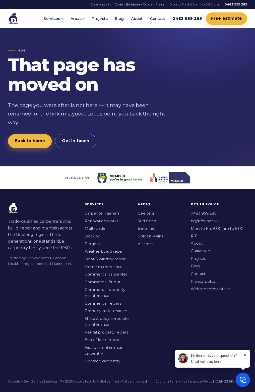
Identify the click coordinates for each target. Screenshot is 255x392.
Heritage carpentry (102, 361)
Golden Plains (150, 236)
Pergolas (93, 244)
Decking (92, 236)
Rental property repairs (106, 332)
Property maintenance (106, 311)
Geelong (146, 213)
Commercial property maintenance (105, 292)
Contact (157, 18)
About (137, 18)
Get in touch (75, 140)
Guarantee (200, 251)
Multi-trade (95, 228)
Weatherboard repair (104, 251)
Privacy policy (203, 281)
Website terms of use (211, 289)
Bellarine (146, 228)
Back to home (30, 140)
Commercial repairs (103, 303)
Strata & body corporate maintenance (107, 321)
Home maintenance (104, 267)
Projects (100, 18)
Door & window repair (105, 259)
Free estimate (226, 18)
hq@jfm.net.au (204, 221)
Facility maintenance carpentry (103, 350)
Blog (119, 18)
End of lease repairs (103, 339)
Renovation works (101, 221)
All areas (145, 244)
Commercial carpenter (106, 274)
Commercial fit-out (102, 282)
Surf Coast (147, 221)
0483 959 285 (203, 213)
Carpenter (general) (103, 213)
